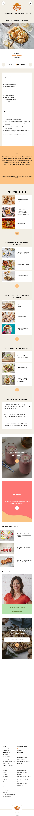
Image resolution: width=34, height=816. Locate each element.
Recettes (19, 748)
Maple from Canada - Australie (24, 776)
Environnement (6, 778)
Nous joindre (5, 790)
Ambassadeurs (20, 763)
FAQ (4, 781)
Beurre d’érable (17, 55)
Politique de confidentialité (9, 794)
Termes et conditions (7, 796)
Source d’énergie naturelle (23, 761)
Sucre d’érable (6, 757)
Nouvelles (5, 792)
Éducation (5, 774)
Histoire (4, 772)
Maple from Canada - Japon (23, 778)
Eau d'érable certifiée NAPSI (9, 761)
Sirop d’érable (6, 750)
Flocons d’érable (6, 756)
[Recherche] (31, 3)
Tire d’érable (5, 754)
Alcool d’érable (6, 763)
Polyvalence (20, 752)
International (5, 776)
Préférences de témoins (8, 798)
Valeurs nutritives (21, 759)
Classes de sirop (6, 748)
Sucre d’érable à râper (8, 759)
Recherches (5, 779)
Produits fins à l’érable (8, 765)
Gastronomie (20, 750)
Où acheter (5, 788)
